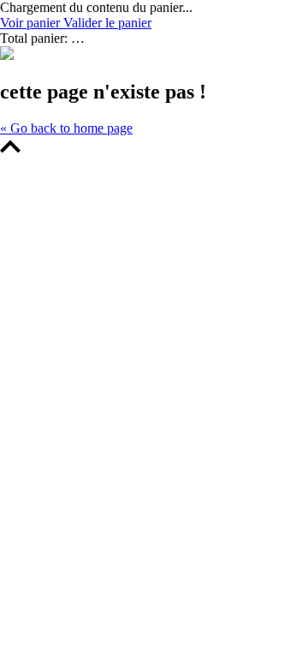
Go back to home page (66, 128)
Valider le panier (107, 22)
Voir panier (31, 22)
